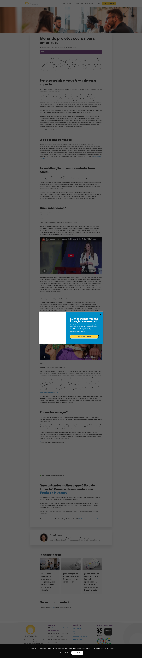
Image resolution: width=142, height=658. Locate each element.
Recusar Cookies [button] (65, 653)
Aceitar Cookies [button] (77, 653)
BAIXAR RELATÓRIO (84, 336)
